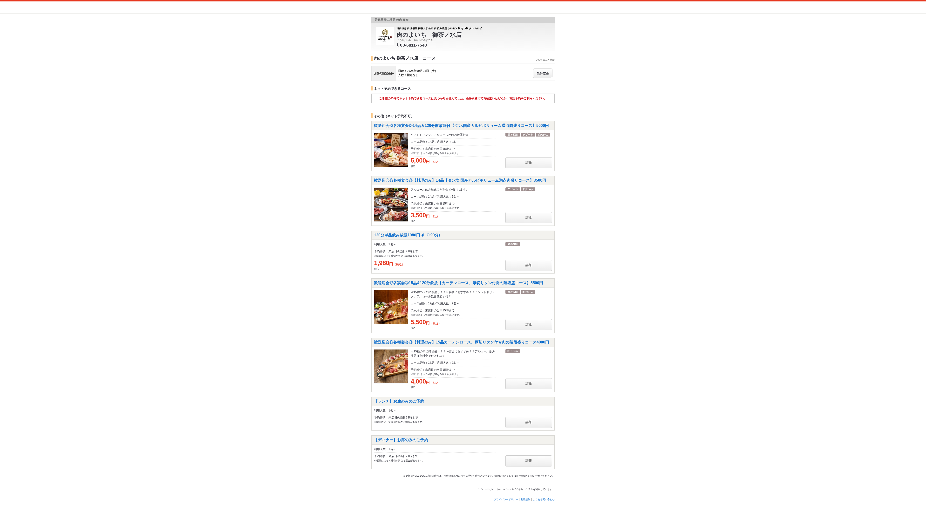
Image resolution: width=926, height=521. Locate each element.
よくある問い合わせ (544, 499)
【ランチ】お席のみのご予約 (399, 401)
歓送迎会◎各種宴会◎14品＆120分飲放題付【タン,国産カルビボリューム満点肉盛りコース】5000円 (461, 125)
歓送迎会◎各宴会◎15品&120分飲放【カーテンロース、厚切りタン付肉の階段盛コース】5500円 (458, 283)
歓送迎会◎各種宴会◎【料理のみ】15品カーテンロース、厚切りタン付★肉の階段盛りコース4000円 (461, 342)
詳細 (528, 162)
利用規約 (525, 499)
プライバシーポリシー (506, 499)
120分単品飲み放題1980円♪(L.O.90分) (407, 235)
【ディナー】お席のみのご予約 (401, 440)
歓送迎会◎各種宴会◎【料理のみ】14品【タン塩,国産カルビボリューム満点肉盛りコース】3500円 (460, 180)
